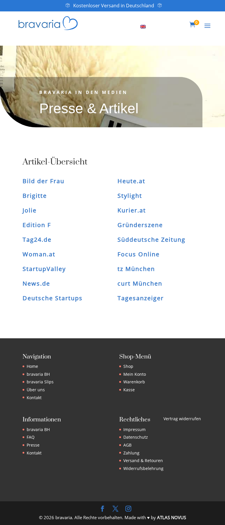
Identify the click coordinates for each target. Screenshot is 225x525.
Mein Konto (134, 374)
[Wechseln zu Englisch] (143, 26)
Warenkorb (134, 382)
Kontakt (34, 397)
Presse (33, 445)
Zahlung (131, 453)
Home (32, 366)
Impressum (134, 429)
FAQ (31, 437)
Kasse (129, 389)
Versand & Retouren (143, 460)
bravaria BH (38, 374)
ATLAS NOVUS (171, 517)
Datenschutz (135, 437)
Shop (128, 366)
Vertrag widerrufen (182, 418)
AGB (127, 445)
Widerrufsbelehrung (143, 468)
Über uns (36, 389)
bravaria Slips (40, 382)
